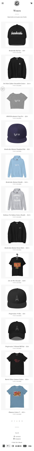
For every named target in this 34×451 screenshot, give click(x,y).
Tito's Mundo (19, 442)
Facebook (17, 436)
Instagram (18, 439)
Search (17, 433)
